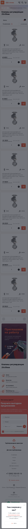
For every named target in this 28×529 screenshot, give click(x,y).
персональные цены (14, 515)
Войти (15, 523)
